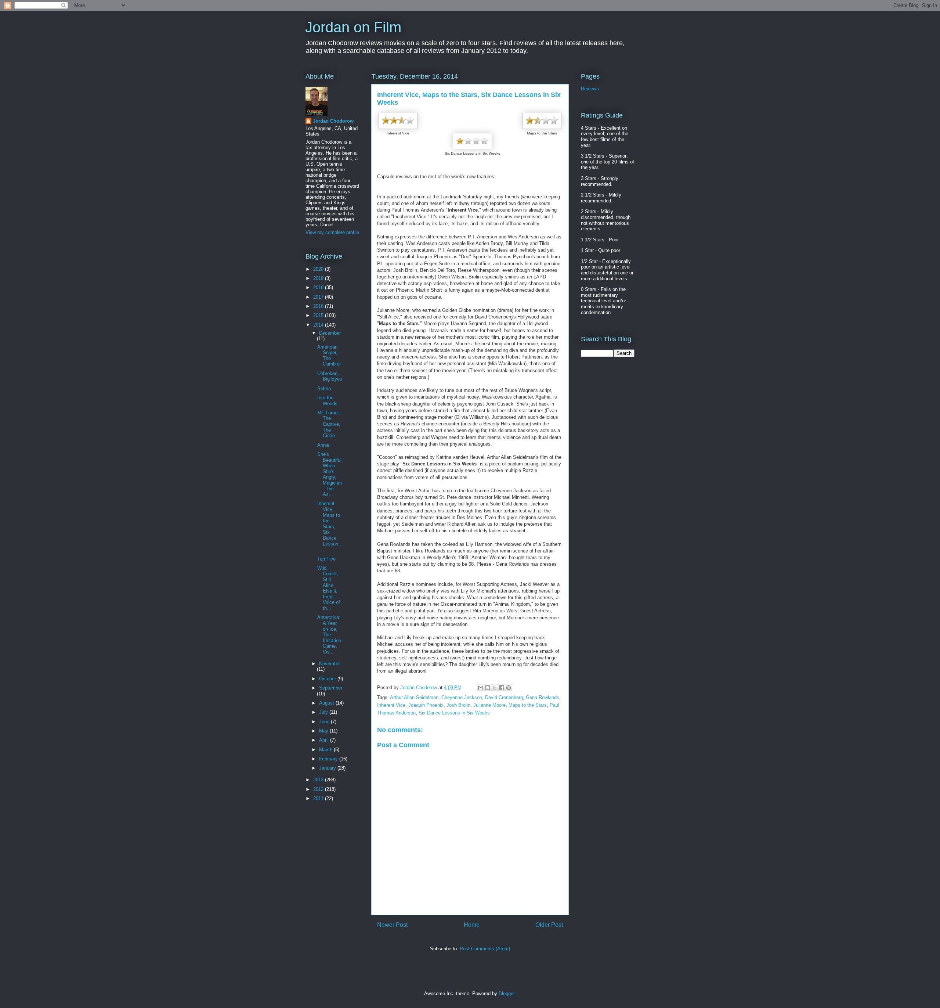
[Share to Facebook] (501, 687)
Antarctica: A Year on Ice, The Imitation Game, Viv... (329, 635)
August (327, 703)
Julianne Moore (489, 705)
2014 (319, 325)
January (328, 768)
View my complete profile (332, 232)
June (325, 721)
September (330, 688)
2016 (319, 306)
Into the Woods (327, 400)
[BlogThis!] (487, 687)
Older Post (549, 925)
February (329, 759)
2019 (319, 278)
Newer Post (392, 925)
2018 (319, 287)
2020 (319, 269)
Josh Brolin (458, 705)
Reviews (590, 88)
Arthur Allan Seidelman (414, 697)
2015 (319, 315)
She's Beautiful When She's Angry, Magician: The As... (329, 474)
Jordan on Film (353, 27)
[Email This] (480, 687)
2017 (319, 297)
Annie (323, 445)
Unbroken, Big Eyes (329, 376)
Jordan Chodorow (333, 121)
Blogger (506, 993)
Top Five (326, 559)
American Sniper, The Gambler (329, 355)
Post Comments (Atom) (485, 948)
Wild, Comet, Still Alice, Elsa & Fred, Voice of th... (328, 588)
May (324, 731)
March (326, 749)
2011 (319, 798)
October (328, 678)
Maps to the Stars (528, 705)
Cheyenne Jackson (461, 697)
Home (472, 925)
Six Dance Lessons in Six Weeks (454, 713)
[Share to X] (494, 687)
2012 (319, 789)
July (324, 712)
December (330, 333)
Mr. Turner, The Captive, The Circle (328, 424)
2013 (319, 779)
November (330, 663)
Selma (324, 388)
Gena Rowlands (542, 697)
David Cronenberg (504, 697)
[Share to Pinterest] (508, 687)
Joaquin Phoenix (426, 705)
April (324, 740)
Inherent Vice (391, 705)
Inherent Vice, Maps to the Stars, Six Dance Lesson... (329, 526)
